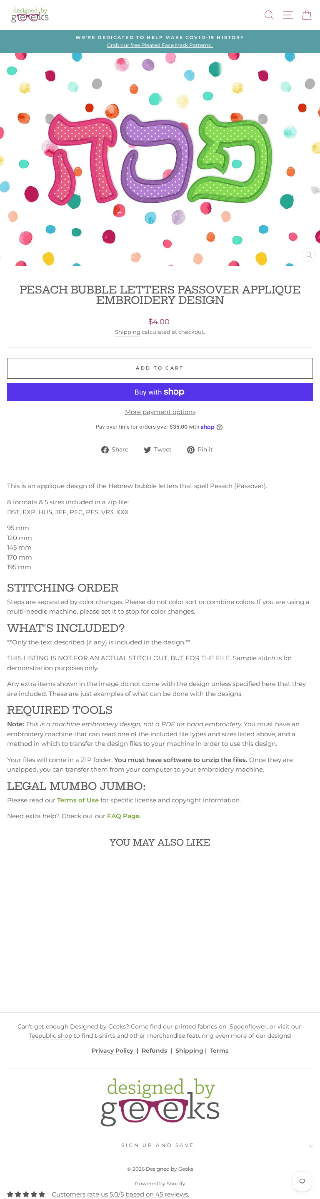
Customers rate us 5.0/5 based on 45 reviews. (120, 1194)
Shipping (127, 332)
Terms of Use (78, 800)
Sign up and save (158, 1145)
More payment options (160, 412)
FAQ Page (123, 816)
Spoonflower (248, 1026)
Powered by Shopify (160, 1183)
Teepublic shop (50, 1035)
